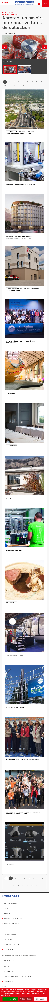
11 (9, 85)
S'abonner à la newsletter (13, 918)
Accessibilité (8, 949)
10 (5, 85)
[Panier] (38, 4)
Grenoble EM (8, 981)
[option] (24, 49)
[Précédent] (6, 878)
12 (14, 85)
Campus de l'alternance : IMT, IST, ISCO (17, 976)
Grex (5, 987)
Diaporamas (8, 12)
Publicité (7, 913)
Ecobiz (6, 966)
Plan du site (8, 939)
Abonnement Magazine (12, 924)
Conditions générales (11, 944)
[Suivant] (23, 86)
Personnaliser (40, 999)
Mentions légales (10, 934)
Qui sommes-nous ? (11, 903)
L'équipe (7, 908)
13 (18, 85)
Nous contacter (9, 929)
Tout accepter (10, 999)
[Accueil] (24, 2)
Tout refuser (26, 999)
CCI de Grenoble (9, 961)
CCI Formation (9, 971)
